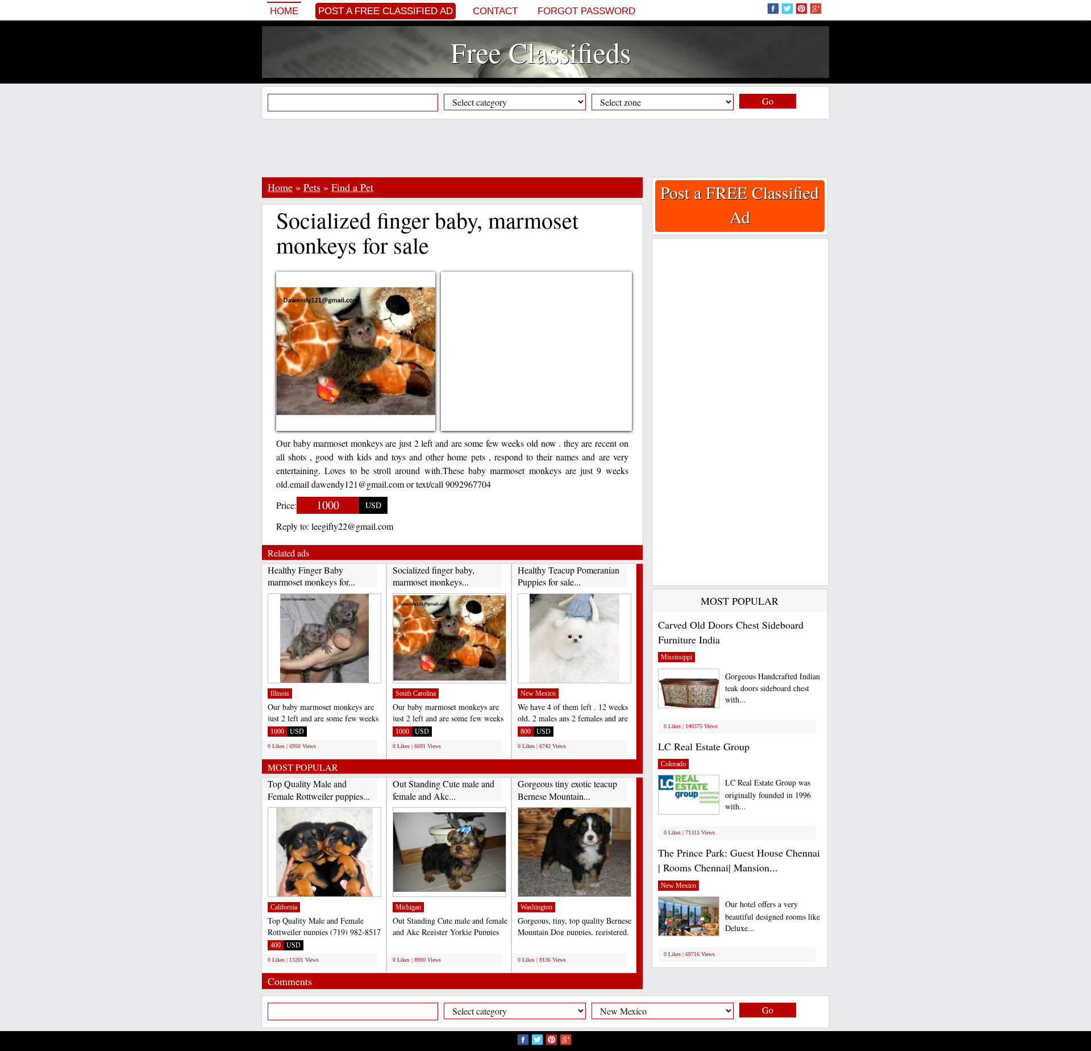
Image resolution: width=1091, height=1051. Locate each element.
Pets (311, 187)
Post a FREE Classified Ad (385, 11)
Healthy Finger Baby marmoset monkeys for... (311, 576)
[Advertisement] (545, 147)
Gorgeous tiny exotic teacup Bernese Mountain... (567, 790)
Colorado (673, 764)
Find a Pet (352, 187)
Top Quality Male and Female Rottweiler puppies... (319, 790)
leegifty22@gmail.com (352, 526)
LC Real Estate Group (703, 746)
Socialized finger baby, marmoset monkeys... (433, 576)
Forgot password (586, 11)
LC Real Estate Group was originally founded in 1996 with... (768, 794)
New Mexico (538, 693)
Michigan (408, 907)
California (283, 907)
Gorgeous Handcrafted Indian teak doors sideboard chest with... (772, 688)
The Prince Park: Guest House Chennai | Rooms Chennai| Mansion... (739, 860)
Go (767, 101)
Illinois (279, 693)
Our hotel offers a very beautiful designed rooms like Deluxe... (772, 916)
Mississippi (676, 657)
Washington (536, 907)
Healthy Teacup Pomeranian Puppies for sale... (568, 576)
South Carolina (415, 693)
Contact (495, 11)
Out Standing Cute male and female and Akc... (443, 790)
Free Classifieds (541, 52)
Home (284, 11)
